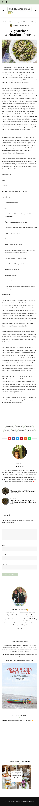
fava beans (19, 427)
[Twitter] (17, 438)
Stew (14, 431)
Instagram (3, 2)
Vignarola (31, 431)
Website (4, 564)
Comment (5, 528)
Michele (16, 25)
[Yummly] (25, 438)
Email (4, 555)
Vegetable (22, 431)
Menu (36, 10)
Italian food (29, 427)
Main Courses (12, 22)
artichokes (10, 427)
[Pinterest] (21, 438)
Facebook (6, 2)
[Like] (9, 438)
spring (7, 431)
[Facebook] (13, 438)
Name (4, 545)
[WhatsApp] (29, 438)
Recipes (5, 22)
